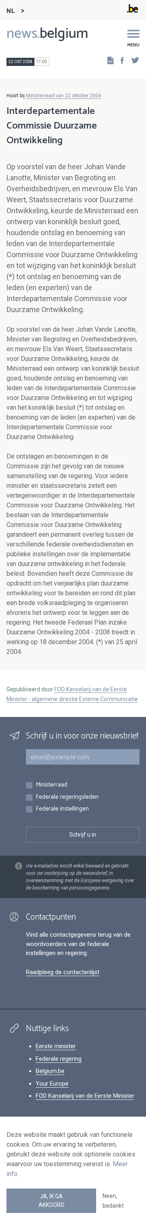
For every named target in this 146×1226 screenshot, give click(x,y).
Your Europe (52, 1083)
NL (10, 11)
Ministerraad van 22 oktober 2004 (63, 95)
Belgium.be (50, 1071)
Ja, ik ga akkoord (51, 1200)
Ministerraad (51, 785)
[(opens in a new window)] (120, 60)
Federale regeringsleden (67, 797)
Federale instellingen (62, 809)
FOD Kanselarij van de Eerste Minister (85, 1095)
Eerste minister (56, 1046)
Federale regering (59, 1058)
